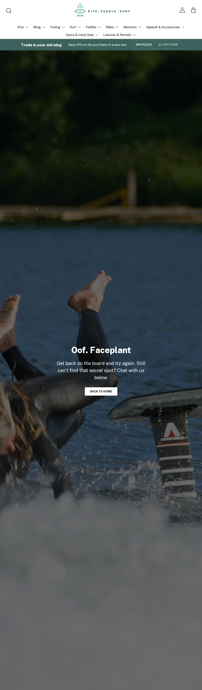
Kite (21, 27)
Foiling (55, 27)
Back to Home (101, 391)
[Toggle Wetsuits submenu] (139, 27)
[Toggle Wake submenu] (117, 27)
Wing (37, 27)
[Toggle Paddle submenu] (99, 27)
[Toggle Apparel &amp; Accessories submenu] (183, 27)
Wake (110, 27)
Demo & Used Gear (80, 35)
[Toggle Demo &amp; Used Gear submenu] (97, 35)
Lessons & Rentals (117, 35)
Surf (73, 27)
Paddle (91, 27)
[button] (193, 10)
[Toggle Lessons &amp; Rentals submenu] (134, 35)
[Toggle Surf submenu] (79, 27)
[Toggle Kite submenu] (26, 27)
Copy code (170, 44)
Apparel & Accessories (163, 27)
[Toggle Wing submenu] (44, 27)
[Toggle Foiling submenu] (63, 27)
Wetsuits (130, 27)
